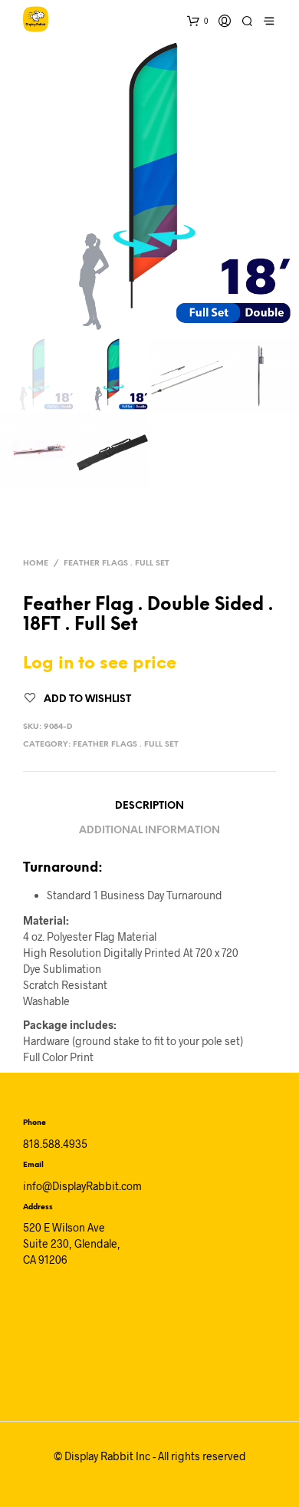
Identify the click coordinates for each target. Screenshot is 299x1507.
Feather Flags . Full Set (116, 563)
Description (149, 806)
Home (35, 563)
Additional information (149, 831)
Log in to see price (99, 664)
